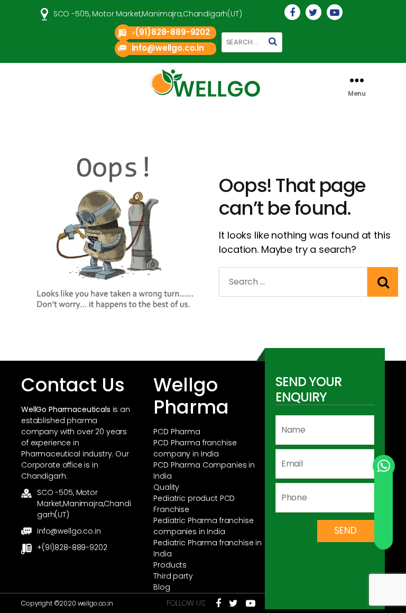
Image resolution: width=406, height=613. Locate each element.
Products (170, 565)
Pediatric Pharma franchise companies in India (203, 526)
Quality (166, 487)
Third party (172, 576)
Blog (161, 587)
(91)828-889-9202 (172, 32)
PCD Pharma (176, 431)
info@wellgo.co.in (168, 47)
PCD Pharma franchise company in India (194, 448)
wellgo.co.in (95, 603)
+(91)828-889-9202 (72, 547)
